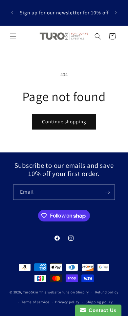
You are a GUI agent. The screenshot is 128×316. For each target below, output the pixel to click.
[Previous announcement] (12, 13)
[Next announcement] (116, 13)
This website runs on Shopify (64, 292)
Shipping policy (99, 302)
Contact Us (101, 310)
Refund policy (106, 292)
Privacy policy (67, 302)
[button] (13, 36)
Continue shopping (64, 121)
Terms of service (35, 302)
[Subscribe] (107, 192)
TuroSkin (30, 292)
